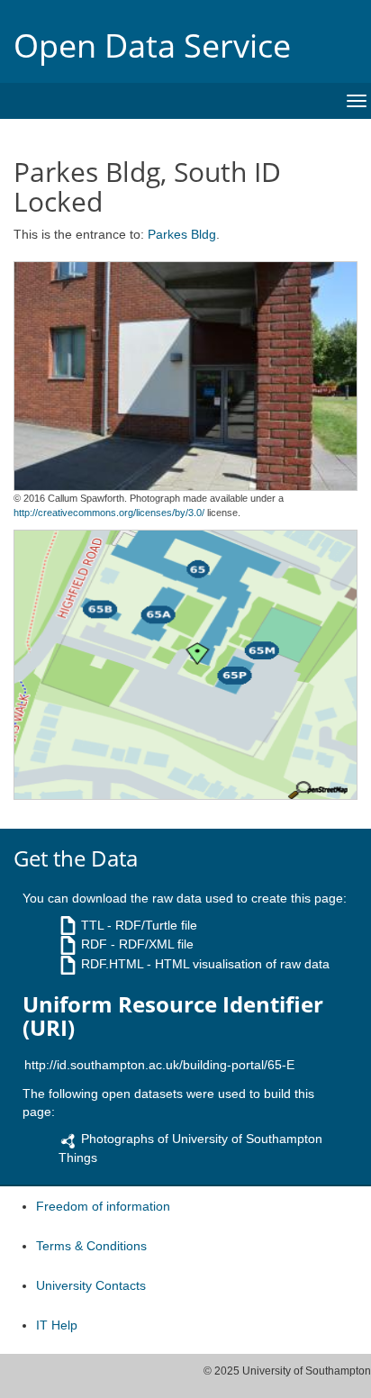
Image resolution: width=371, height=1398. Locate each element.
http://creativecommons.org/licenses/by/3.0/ (109, 512)
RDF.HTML (112, 964)
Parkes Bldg (182, 234)
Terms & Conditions (91, 1246)
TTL (92, 925)
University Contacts (91, 1285)
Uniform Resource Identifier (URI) (173, 1016)
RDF (94, 944)
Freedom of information (103, 1206)
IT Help (56, 1325)
